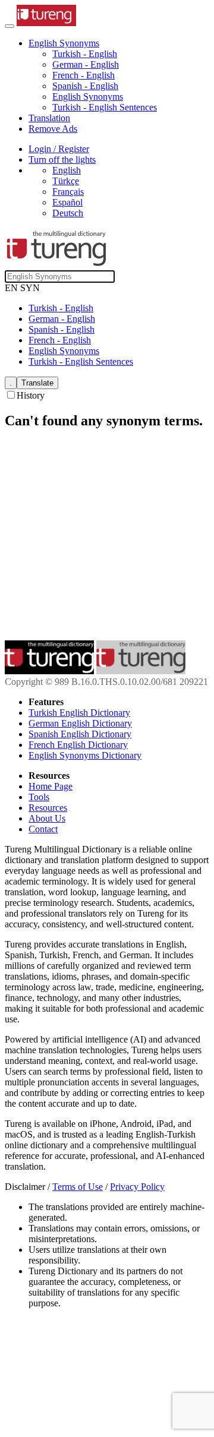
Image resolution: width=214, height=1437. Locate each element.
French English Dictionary (78, 745)
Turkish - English (84, 54)
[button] (64, 43)
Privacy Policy (137, 1187)
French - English (83, 75)
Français (68, 192)
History (31, 395)
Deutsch (67, 213)
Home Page (51, 786)
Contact (43, 829)
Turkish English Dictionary (79, 713)
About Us (47, 818)
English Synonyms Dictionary (85, 755)
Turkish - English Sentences (104, 107)
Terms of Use (77, 1187)
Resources (48, 808)
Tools (39, 797)
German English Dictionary (80, 723)
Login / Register (59, 149)
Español (67, 202)
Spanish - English (85, 86)
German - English (85, 64)
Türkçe (65, 181)
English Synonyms (87, 96)
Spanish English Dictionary (80, 734)
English (66, 170)
